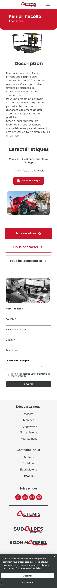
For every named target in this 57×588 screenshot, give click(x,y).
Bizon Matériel (28, 469)
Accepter (27, 576)
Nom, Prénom (14, 309)
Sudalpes (28, 463)
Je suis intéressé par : (18, 361)
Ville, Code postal (16, 330)
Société (10, 319)
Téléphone (12, 350)
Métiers (28, 413)
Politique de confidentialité (28, 568)
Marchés (28, 420)
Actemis (28, 457)
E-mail (9, 340)
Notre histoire (28, 432)
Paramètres (27, 582)
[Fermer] (52, 558)
